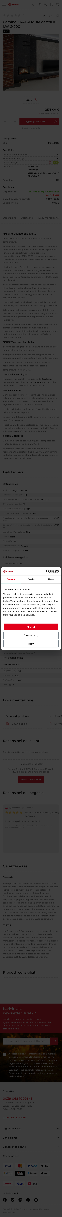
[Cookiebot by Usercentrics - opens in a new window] (46, 571)
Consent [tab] (11, 579)
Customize (29, 635)
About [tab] (51, 579)
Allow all (31, 627)
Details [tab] (31, 579)
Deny (31, 644)
